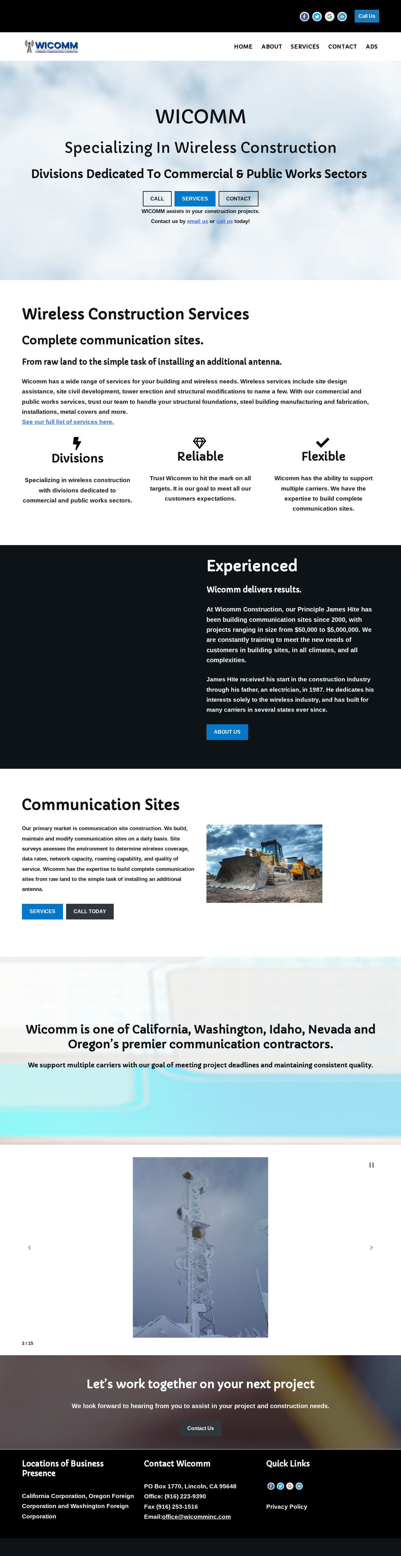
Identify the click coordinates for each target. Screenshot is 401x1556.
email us (197, 221)
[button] (29, 1247)
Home (243, 46)
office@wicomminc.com (196, 1516)
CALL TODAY (90, 911)
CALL (157, 198)
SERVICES (195, 198)
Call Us (366, 16)
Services (305, 46)
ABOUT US (227, 732)
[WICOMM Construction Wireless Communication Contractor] (52, 46)
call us (224, 221)
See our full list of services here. (68, 422)
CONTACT (238, 198)
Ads (372, 46)
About (272, 46)
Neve (29, 1547)
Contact (342, 46)
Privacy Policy (286, 1506)
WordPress (93, 1547)
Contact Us (200, 1428)
